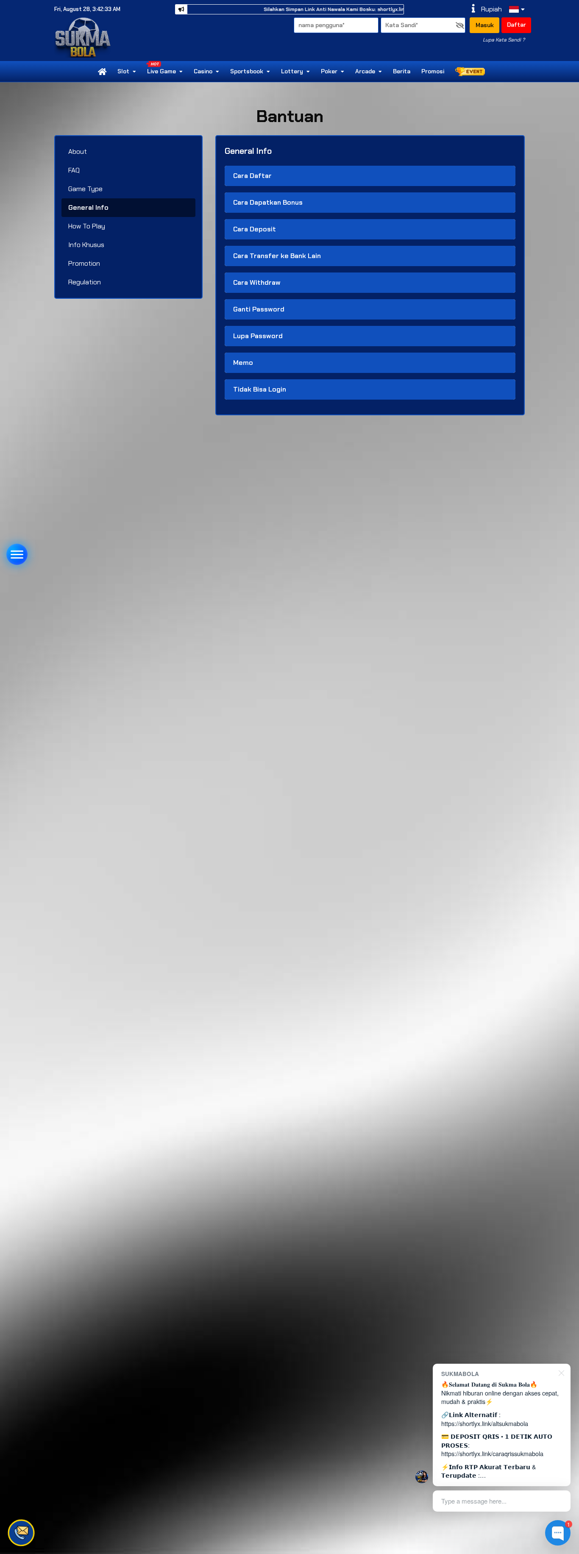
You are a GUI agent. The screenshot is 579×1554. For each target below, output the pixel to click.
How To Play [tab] (86, 226)
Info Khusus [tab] (86, 244)
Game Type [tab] (85, 188)
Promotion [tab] (84, 263)
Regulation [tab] (84, 282)
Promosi (432, 71)
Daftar (516, 24)
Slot (123, 71)
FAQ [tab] (74, 170)
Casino (203, 71)
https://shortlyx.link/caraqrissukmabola (492, 1453)
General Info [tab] (88, 207)
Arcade (365, 71)
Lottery (292, 71)
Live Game (161, 71)
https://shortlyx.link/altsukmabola (484, 1423)
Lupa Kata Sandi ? (504, 39)
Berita (401, 71)
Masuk (485, 25)
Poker (329, 71)
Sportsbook (246, 71)
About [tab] (77, 151)
